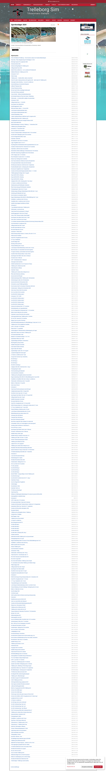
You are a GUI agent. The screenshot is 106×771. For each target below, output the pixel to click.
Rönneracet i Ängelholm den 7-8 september (20, 168)
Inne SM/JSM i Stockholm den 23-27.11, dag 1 (20, 477)
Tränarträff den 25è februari (17, 417)
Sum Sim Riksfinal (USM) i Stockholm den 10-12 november (23, 619)
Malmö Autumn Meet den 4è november (19, 312)
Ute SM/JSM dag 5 (15, 524)
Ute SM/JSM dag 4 (15, 526)
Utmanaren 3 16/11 (15, 74)
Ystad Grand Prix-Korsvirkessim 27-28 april (20, 211)
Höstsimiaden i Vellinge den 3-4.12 (18, 461)
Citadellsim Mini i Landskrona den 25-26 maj (20, 201)
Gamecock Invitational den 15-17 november (20, 306)
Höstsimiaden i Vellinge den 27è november (20, 627)
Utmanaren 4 (13, 453)
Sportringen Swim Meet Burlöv (17, 104)
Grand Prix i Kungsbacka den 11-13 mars (19, 578)
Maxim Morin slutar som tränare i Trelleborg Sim (21, 332)
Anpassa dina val (71, 766)
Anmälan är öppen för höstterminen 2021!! (20, 677)
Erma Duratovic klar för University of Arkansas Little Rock (23, 286)
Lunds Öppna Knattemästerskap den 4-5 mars (20, 411)
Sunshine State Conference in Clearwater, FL (20, 425)
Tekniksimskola (26, 4)
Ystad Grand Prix (14, 492)
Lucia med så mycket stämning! (17, 455)
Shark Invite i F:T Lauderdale (17, 328)
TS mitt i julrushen (14, 465)
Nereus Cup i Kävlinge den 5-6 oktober (19, 158)
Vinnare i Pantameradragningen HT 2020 (19, 728)
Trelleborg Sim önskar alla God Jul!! (18, 609)
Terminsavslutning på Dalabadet (18, 370)
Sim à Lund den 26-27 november (18, 463)
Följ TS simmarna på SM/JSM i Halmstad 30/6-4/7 (21, 710)
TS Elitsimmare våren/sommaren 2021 (19, 671)
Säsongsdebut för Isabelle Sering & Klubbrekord (21, 655)
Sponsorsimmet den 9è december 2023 (19, 282)
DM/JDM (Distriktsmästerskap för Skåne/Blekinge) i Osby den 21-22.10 (26, 322)
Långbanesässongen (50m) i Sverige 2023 (20, 391)
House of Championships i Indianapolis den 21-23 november (23, 132)
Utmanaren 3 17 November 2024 (17, 128)
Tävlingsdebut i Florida (16, 734)
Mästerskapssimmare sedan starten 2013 (19, 413)
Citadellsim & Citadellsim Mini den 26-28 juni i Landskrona (23, 379)
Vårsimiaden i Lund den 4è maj (17, 209)
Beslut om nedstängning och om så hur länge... (21, 756)
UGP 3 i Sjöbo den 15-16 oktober (18, 500)
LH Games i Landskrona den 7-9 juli (18, 354)
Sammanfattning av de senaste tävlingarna (20, 84)
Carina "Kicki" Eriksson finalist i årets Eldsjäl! (20, 215)
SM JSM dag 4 (14, 360)
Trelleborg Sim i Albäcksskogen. (18, 675)
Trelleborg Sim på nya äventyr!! (17, 518)
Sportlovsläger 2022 (15, 591)
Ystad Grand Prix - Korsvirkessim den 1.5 (19, 554)
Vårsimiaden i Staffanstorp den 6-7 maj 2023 (20, 381)
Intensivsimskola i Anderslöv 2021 (18, 714)
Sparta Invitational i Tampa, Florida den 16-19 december (22, 449)
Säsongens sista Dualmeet (16, 261)
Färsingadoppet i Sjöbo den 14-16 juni (19, 189)
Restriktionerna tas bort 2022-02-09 (18, 599)
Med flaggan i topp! (15, 516)
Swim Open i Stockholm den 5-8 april (18, 219)
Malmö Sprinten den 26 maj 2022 (18, 544)
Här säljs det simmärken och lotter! (18, 625)
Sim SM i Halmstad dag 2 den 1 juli (18, 706)
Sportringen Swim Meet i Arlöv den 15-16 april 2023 (21, 395)
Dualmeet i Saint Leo (15, 488)
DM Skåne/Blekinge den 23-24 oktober (19, 653)
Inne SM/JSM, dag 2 (15, 475)
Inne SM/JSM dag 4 (15, 469)
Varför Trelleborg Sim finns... (17, 679)
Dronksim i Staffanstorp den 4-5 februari (19, 431)
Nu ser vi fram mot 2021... (16, 750)
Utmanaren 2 (13, 205)
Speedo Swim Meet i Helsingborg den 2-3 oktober (21, 663)
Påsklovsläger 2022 (15, 564)
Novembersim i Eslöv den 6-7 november (19, 639)
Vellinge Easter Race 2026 (16, 67)
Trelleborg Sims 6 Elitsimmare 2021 (18, 607)
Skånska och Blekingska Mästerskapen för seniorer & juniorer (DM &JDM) (26, 494)
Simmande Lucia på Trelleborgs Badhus (19, 284)
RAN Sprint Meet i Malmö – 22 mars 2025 (19, 108)
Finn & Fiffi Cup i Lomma (16, 427)
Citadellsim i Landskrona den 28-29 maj (19, 542)
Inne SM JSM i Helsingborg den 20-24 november (21, 134)
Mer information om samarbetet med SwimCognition (22, 249)
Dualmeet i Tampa (15, 269)
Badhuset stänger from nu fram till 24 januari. (20, 754)
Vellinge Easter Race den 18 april (18, 566)
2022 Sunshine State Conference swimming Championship (23, 595)
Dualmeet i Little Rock (15, 138)
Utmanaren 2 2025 (15, 100)
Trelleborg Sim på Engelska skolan (18, 126)
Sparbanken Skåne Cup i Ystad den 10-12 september (22, 667)
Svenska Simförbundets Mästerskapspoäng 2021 (21, 603)
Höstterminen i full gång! (16, 514)
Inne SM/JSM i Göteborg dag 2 (17, 302)
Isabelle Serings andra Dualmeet (18, 649)
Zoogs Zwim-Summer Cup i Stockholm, (19, 356)
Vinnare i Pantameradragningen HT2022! (19, 439)
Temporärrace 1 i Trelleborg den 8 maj (19, 724)
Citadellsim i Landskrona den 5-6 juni (18, 718)
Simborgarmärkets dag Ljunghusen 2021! (19, 681)
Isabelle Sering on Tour (16, 641)
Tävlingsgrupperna (37, 4)
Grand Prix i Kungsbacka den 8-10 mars (19, 237)
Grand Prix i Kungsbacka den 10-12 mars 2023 (20, 403)
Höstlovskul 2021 (14, 645)
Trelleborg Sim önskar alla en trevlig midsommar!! (21, 712)
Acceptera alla (98, 766)
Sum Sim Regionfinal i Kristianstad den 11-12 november (22, 310)
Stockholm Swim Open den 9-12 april (19, 570)
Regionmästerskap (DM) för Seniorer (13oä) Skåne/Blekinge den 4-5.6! (26, 540)
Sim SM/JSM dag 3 (15, 471)
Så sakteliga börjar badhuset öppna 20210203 (20, 738)
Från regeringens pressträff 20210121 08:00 (20, 744)
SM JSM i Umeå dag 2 (15, 364)
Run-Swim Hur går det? (16, 558)
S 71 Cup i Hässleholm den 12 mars (18, 580)
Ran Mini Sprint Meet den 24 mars (18, 227)
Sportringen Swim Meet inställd (17, 568)
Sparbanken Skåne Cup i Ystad (17, 338)
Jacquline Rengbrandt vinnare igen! (18, 352)
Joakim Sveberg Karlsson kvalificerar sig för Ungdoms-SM (23, 116)
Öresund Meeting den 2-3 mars (17, 245)
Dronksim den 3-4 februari (16, 257)
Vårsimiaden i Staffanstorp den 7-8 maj (19, 552)
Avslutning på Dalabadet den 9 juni (18, 193)
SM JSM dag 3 (14, 362)
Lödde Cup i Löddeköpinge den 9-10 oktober (20, 661)
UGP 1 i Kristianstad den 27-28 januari (19, 259)
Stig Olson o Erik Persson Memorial (18, 720)
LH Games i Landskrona (16, 520)
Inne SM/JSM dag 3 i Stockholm (18, 633)
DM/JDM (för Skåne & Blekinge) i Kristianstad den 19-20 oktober (24, 150)
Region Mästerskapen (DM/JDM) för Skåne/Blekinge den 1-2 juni (24, 197)
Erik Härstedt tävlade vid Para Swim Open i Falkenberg (22, 96)
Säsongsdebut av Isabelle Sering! (18, 496)
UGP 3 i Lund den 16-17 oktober (17, 659)
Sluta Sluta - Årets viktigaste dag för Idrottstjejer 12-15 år (23, 59)
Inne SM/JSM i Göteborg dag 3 (17, 300)
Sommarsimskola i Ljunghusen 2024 (18, 223)
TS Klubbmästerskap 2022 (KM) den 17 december (21, 451)
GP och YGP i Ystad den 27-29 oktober (19, 318)
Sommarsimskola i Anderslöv (17, 372)
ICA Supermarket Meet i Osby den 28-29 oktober (21, 162)
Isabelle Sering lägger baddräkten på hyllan (20, 203)
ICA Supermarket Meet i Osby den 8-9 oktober (20, 502)
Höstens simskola (15, 534)
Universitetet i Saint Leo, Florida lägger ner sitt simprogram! (23, 423)
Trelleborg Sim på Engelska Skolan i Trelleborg (21, 512)
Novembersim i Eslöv (15, 486)
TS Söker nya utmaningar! (16, 490)
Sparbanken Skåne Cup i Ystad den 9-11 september (22, 506)
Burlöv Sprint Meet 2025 (16, 122)
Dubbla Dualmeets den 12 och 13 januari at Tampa (21, 263)
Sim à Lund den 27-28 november (18, 629)
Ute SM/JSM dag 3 (15, 528)
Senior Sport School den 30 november (19, 290)
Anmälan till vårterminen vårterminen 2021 (19, 758)
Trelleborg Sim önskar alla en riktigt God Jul (20, 271)
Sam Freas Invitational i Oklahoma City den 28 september (23, 160)
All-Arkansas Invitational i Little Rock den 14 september (22, 164)
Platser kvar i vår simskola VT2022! (18, 605)
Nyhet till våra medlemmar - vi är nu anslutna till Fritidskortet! (23, 69)
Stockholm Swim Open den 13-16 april (19, 393)
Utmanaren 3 (13, 498)
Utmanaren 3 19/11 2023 (16, 296)
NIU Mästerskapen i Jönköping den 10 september (21, 669)
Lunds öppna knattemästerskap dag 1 (19, 112)
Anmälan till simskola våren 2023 (18, 459)
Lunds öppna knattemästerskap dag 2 (19, 110)
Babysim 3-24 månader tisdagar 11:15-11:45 (20, 336)
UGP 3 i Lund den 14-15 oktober (17, 326)
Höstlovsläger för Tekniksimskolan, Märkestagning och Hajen (24, 330)
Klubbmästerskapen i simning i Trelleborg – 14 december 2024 (24, 124)
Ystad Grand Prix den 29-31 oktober (18, 651)
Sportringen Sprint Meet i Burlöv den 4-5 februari (21, 429)
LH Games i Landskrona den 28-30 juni (19, 183)
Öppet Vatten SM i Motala (16, 348)
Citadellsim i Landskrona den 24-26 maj (19, 199)
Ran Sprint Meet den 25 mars (17, 401)
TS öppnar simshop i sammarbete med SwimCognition (22, 251)
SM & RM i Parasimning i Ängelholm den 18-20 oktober (22, 152)
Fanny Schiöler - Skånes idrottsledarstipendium (21, 94)
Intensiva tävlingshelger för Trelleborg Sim (20, 65)
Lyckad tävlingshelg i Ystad (16, 114)
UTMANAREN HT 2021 (15, 631)
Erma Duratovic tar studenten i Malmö (19, 195)
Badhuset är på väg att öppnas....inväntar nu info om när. (22, 742)
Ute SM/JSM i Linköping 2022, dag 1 (18, 532)
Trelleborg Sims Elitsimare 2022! (17, 441)
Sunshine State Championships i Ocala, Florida (21, 253)
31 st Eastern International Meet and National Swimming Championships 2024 (27, 221)
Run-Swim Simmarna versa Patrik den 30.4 (19, 556)
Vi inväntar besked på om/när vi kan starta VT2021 (21, 746)
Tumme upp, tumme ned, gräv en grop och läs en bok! (22, 694)
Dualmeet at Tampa (15, 480)
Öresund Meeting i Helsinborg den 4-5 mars (20, 409)
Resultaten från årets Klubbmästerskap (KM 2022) (21, 447)
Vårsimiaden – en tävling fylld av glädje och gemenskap (22, 98)
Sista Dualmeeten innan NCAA (17, 732)
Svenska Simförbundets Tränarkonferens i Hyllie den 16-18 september (25, 504)
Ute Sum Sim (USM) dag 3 (16, 690)
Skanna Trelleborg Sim (16, 546)
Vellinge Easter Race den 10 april (18, 397)
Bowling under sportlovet (16, 243)
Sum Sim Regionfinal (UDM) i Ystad (18, 136)
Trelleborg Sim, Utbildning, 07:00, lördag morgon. (21, 665)
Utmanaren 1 (13, 574)
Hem (13, 4)
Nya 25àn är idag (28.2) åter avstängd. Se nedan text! (22, 421)
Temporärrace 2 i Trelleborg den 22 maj (19, 722)
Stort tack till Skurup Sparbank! (17, 92)
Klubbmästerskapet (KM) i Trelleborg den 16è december (23, 278)
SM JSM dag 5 (14, 358)
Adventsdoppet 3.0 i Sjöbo (16, 457)
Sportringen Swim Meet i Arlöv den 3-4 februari (21, 255)
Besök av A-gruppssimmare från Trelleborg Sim (21, 688)
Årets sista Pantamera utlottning (17, 273)
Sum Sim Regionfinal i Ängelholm (18, 482)
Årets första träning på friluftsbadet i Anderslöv (21, 187)
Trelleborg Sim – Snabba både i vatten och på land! (21, 78)
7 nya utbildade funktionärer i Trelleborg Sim (20, 207)
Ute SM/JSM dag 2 (15, 530)
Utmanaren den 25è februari (17, 415)
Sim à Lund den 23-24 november (18, 130)
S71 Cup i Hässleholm (15, 239)
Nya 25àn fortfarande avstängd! (17, 419)
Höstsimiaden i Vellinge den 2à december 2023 (21, 288)
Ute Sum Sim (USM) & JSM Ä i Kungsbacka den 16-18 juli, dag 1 (24, 696)
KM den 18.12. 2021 (15, 613)
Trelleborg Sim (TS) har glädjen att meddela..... (20, 324)
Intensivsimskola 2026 (15, 63)
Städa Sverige (14, 76)
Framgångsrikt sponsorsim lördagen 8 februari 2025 (22, 120)
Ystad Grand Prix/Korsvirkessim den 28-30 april (21, 389)
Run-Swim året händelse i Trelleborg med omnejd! (21, 560)
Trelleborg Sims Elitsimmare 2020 (18, 740)
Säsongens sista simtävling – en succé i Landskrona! (22, 82)
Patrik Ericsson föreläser (16, 235)
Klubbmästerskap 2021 (16, 615)
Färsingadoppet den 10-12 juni (17, 538)
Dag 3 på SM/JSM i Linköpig (17, 179)
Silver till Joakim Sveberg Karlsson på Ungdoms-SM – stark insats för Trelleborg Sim (28, 80)
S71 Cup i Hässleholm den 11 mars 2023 (19, 407)
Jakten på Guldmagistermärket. (17, 686)
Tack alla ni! (13, 597)
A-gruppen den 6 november (17, 647)
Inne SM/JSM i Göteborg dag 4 (17, 298)
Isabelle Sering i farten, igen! (17, 433)
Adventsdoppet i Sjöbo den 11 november (19, 621)
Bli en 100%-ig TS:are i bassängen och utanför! (20, 623)
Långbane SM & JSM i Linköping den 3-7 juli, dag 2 (21, 181)
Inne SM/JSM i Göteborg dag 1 (17, 304)
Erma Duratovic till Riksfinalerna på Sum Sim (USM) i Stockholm (24, 637)
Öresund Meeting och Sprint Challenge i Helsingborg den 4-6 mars (25, 587)
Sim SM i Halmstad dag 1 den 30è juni (19, 708)
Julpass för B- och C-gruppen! (17, 443)
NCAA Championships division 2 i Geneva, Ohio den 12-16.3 (23, 233)
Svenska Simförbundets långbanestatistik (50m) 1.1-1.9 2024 (23, 170)
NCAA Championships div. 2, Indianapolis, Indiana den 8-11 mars (24, 405)
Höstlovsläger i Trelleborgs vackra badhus (20, 760)
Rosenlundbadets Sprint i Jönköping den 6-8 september (23, 166)
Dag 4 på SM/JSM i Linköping (17, 177)
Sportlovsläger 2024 (18, 25)
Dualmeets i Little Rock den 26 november (19, 148)
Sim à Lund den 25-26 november (18, 292)
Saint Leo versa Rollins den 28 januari (19, 601)
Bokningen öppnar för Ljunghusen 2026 (19, 61)
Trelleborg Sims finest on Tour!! (17, 643)
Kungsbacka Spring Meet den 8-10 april (19, 572)
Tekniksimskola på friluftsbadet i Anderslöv (20, 185)
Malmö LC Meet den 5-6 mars (17, 589)
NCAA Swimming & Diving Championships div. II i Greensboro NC (24, 576)
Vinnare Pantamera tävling (16, 88)
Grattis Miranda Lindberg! (16, 267)
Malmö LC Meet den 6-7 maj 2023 (18, 383)
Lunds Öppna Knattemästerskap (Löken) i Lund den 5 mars (23, 585)
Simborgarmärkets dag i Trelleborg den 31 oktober (21, 316)
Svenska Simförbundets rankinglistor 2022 (20, 508)
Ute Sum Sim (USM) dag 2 (16, 692)
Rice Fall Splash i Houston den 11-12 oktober (20, 156)
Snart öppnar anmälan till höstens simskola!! (20, 684)
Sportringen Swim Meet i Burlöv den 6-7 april (20, 217)
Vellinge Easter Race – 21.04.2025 (18, 102)
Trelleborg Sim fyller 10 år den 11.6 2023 (19, 437)
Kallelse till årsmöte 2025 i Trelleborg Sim (19, 118)
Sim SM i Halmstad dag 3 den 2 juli (18, 704)
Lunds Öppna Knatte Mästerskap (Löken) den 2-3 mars (22, 247)
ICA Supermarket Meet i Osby (17, 334)
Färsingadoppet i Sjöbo (16, 368)
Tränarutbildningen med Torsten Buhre (19, 583)
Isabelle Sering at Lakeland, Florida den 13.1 (20, 435)
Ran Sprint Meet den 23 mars (17, 229)
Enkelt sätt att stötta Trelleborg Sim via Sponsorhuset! (22, 536)
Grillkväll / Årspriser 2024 (16, 86)
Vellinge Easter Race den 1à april (18, 225)
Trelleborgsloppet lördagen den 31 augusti (20, 172)
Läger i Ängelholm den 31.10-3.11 (18, 142)
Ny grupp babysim (15, 510)
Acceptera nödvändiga (87, 766)
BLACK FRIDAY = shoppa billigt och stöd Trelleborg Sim (22, 473)
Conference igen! (14, 593)
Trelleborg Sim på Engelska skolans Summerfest (21, 374)
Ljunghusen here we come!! (16, 698)
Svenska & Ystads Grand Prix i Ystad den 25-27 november (23, 146)
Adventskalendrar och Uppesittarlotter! (19, 308)
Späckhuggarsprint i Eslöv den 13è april (19, 213)
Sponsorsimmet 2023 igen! (16, 276)
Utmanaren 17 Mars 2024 (16, 231)
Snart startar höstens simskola (17, 346)
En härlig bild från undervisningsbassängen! (20, 673)
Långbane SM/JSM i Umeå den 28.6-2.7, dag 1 (20, 366)
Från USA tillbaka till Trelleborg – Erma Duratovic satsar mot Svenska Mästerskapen (28, 57)
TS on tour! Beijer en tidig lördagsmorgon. (19, 657)
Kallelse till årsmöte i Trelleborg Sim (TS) (19, 71)
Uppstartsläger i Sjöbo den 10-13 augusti (19, 350)
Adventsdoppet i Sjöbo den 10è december (20, 280)
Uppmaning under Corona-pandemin (18, 730)
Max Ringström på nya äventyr (17, 342)
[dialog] (85, 763)
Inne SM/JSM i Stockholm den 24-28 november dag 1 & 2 (23, 635)
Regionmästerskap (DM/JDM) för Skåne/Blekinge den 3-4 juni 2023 (25, 376)
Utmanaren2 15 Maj (15, 550)
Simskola (18, 4)
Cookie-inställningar (15, 766)
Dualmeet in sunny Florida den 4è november (20, 314)
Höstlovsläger (14, 484)
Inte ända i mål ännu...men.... (17, 736)
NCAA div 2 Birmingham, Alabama (18, 726)
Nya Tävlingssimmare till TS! (17, 522)
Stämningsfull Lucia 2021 (16, 617)
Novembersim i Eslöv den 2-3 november (19, 140)
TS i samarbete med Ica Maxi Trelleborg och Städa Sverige (23, 562)
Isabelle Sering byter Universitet (17, 344)
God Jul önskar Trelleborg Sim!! (17, 752)
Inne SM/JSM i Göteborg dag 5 (17, 294)
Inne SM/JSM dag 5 (15, 467)
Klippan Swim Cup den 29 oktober (18, 320)
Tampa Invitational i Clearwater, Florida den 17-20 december (23, 611)
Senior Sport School (15, 385)
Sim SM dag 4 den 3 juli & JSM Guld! (18, 702)
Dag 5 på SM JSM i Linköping (17, 175)
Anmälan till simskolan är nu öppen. (18, 748)
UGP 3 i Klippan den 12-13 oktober (18, 154)
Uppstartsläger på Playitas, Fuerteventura (19, 340)
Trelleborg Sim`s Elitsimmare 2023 (18, 265)
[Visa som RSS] (58, 24)
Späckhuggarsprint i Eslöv (16, 106)
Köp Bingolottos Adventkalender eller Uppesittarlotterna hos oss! (24, 144)
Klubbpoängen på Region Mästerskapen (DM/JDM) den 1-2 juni (24, 191)
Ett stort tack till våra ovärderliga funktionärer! (20, 90)
